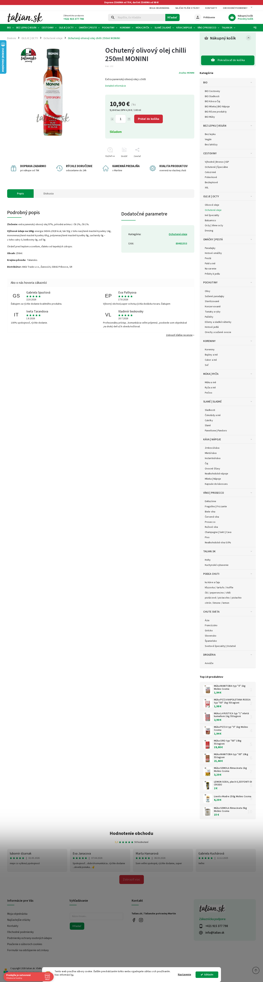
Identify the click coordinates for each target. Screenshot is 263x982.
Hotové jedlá (212, 327)
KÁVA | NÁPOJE (212, 439)
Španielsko (211, 641)
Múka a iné (210, 382)
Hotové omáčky (213, 253)
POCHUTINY (210, 282)
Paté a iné (210, 263)
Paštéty (209, 317)
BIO (205, 82)
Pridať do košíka (148, 118)
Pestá (208, 258)
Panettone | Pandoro (216, 430)
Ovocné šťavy (212, 468)
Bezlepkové (211, 182)
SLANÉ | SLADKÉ (212, 402)
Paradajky (210, 248)
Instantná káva (212, 458)
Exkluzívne (210, 501)
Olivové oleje (212, 205)
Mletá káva (210, 453)
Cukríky (209, 420)
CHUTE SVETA (211, 612)
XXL (206, 187)
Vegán (208, 139)
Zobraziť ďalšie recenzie (179, 335)
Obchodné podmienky (235, 8)
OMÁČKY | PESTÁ (213, 239)
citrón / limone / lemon (217, 603)
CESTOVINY (210, 153)
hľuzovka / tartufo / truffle (219, 587)
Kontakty (211, 8)
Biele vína (210, 511)
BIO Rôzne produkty (216, 112)
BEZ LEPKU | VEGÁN (214, 126)
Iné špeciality (212, 215)
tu (72, 974)
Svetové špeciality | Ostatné (220, 646)
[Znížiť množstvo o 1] (112, 119)
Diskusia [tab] (48, 194)
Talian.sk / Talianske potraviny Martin (134, 920)
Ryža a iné (210, 387)
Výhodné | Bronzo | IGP (217, 162)
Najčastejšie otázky (187, 8)
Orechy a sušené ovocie (218, 332)
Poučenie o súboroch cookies (24, 944)
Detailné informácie (115, 86)
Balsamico (210, 220)
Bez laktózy (211, 144)
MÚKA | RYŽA (210, 374)
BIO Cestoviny (212, 91)
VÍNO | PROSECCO (213, 493)
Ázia (207, 620)
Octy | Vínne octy (214, 225)
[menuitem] (11, 27)
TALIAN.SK (209, 551)
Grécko (209, 630)
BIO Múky (210, 117)
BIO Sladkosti (212, 96)
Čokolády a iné (213, 415)
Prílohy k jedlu (212, 274)
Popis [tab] (20, 194)
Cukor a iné (211, 360)
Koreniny (210, 349)
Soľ (206, 365)
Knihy (208, 560)
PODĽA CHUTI (211, 574)
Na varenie (210, 268)
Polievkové (211, 177)
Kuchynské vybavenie (216, 565)
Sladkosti (210, 410)
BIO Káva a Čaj (212, 101)
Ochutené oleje (213, 210)
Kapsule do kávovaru (216, 484)
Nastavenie (184, 974)
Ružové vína (211, 527)
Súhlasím (208, 974)
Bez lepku (210, 134)
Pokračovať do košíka (231, 60)
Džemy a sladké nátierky (218, 322)
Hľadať (172, 17)
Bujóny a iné (211, 355)
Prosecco (210, 522)
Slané (208, 425)
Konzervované (213, 306)
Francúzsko (211, 625)
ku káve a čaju (212, 582)
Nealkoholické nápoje (216, 473)
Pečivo (208, 393)
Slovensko (210, 636)
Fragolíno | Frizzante (216, 506)
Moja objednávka (159, 8)
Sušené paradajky (214, 296)
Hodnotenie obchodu (131, 833)
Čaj (206, 463)
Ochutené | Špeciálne (216, 167)
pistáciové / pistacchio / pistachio (223, 598)
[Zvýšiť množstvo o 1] (129, 119)
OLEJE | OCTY (211, 196)
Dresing (209, 230)
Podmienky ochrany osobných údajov (29, 938)
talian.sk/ (141, 920)
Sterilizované (212, 301)
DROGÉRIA (209, 655)
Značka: (186, 72)
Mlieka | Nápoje (213, 479)
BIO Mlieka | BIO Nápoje (217, 106)
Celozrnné (210, 172)
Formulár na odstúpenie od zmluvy (28, 950)
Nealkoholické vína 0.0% (218, 542)
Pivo (207, 537)
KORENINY (209, 341)
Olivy (207, 291)
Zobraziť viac (131, 879)
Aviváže (209, 663)
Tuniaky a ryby (212, 312)
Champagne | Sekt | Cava (218, 532)
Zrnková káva (212, 448)
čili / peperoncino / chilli (218, 593)
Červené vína (212, 517)
